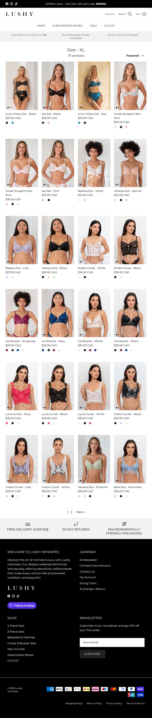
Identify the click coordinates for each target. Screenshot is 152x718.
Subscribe (92, 653)
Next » (81, 512)
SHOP (41, 25)
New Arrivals (16, 649)
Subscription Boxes (20, 655)
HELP (93, 25)
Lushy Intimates (14, 690)
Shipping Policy (74, 703)
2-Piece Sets (15, 625)
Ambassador (88, 560)
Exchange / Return (92, 589)
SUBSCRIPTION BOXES (67, 25)
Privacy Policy (114, 703)
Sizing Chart (88, 583)
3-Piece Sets (15, 631)
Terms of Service (135, 703)
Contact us (87, 571)
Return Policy (94, 703)
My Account (88, 577)
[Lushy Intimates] (19, 14)
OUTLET (109, 25)
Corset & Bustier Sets (21, 643)
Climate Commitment (95, 565)
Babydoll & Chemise (21, 637)
